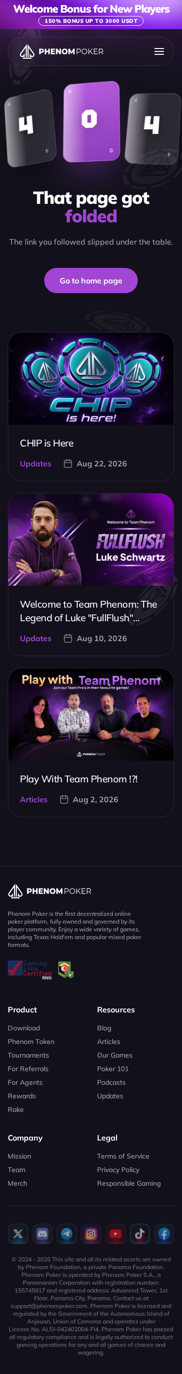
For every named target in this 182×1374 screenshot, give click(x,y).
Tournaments (28, 1055)
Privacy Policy (118, 1169)
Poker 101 (113, 1068)
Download (24, 1028)
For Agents (25, 1082)
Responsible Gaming (129, 1183)
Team (16, 1169)
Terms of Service (123, 1156)
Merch (17, 1183)
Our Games (114, 1055)
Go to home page (91, 280)
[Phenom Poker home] (61, 51)
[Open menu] (159, 51)
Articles (108, 1041)
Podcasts (111, 1082)
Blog (104, 1028)
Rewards (22, 1096)
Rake (16, 1109)
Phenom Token (31, 1041)
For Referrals (28, 1068)
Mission (19, 1156)
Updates (110, 1096)
